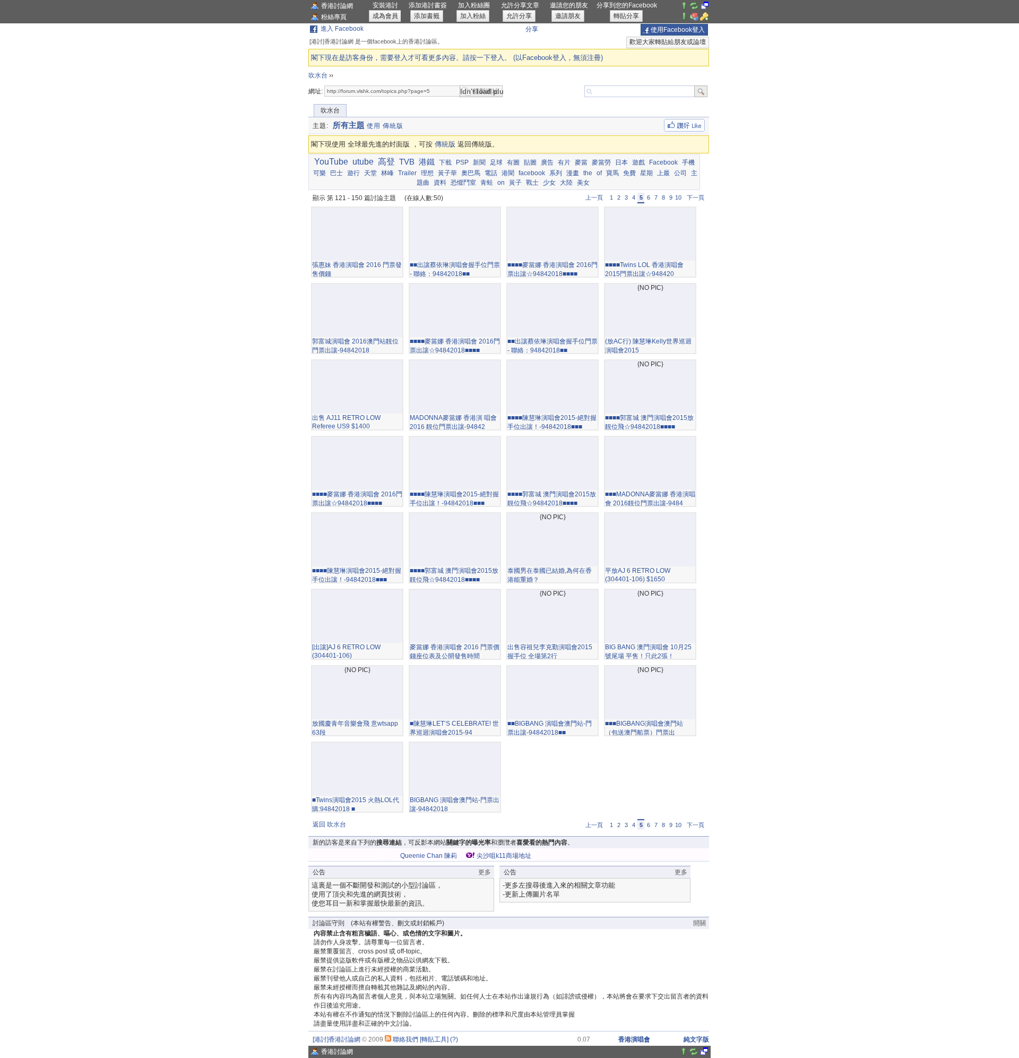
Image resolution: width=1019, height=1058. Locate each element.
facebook (532, 173)
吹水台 (317, 75)
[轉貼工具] (434, 1039)
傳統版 (445, 144)
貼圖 (530, 162)
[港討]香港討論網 (336, 1039)
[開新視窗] (705, 8)
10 (678, 197)
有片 (564, 162)
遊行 (353, 173)
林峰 (387, 173)
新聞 (479, 162)
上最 (663, 173)
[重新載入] (694, 8)
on (501, 182)
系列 (555, 173)
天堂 (370, 173)
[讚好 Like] (684, 125)
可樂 (319, 173)
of (599, 173)
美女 (583, 182)
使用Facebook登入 (678, 29)
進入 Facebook (342, 28)
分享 (531, 29)
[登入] (704, 18)
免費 (629, 173)
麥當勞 (601, 162)
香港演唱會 (634, 1039)
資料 (440, 182)
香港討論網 (337, 6)
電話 (491, 173)
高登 (386, 161)
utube (363, 161)
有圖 (513, 162)
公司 (680, 173)
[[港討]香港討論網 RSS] (388, 1039)
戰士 (532, 182)
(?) (454, 1039)
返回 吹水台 (329, 824)
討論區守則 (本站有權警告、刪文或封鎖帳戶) (378, 923)
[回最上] (684, 8)
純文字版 (696, 1039)
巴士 (336, 173)
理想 (427, 173)
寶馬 (612, 173)
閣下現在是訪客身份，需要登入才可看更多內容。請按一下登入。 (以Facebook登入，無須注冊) (457, 58)
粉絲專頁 (334, 17)
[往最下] (684, 18)
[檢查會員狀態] (694, 18)
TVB (406, 161)
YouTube (331, 161)
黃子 (515, 182)
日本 (621, 162)
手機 (688, 162)
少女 (549, 182)
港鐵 (427, 161)
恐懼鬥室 (463, 182)
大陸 (566, 182)
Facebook (663, 162)
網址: (315, 91)
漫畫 (572, 173)
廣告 (547, 162)
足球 (496, 162)
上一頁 (594, 197)
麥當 (581, 162)
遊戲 (638, 162)
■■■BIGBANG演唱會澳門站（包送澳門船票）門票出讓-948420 (644, 732)
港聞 (508, 173)
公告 (319, 872)
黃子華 (447, 173)
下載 (445, 162)
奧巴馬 (470, 173)
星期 (646, 173)
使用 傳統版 (385, 126)
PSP (462, 162)
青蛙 (486, 182)
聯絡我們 (405, 1039)
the (587, 173)
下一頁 (695, 197)
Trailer (407, 173)
